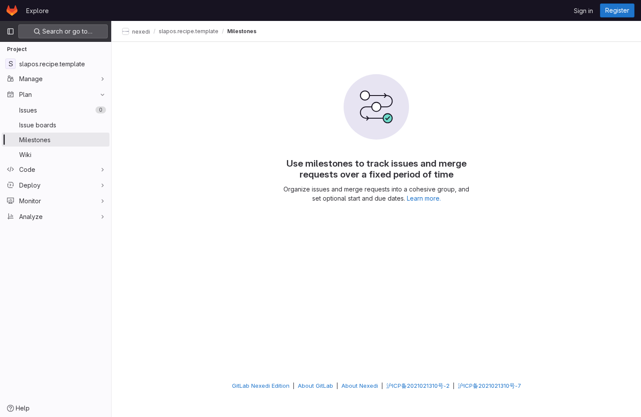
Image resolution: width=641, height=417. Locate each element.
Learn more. (424, 198)
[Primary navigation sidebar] (10, 31)
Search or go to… (66, 31)
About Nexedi (359, 385)
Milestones (241, 31)
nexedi (140, 31)
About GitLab (315, 385)
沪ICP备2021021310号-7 (489, 385)
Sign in (583, 10)
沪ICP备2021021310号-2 (418, 385)
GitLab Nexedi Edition (261, 385)
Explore (37, 10)
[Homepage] (12, 10)
